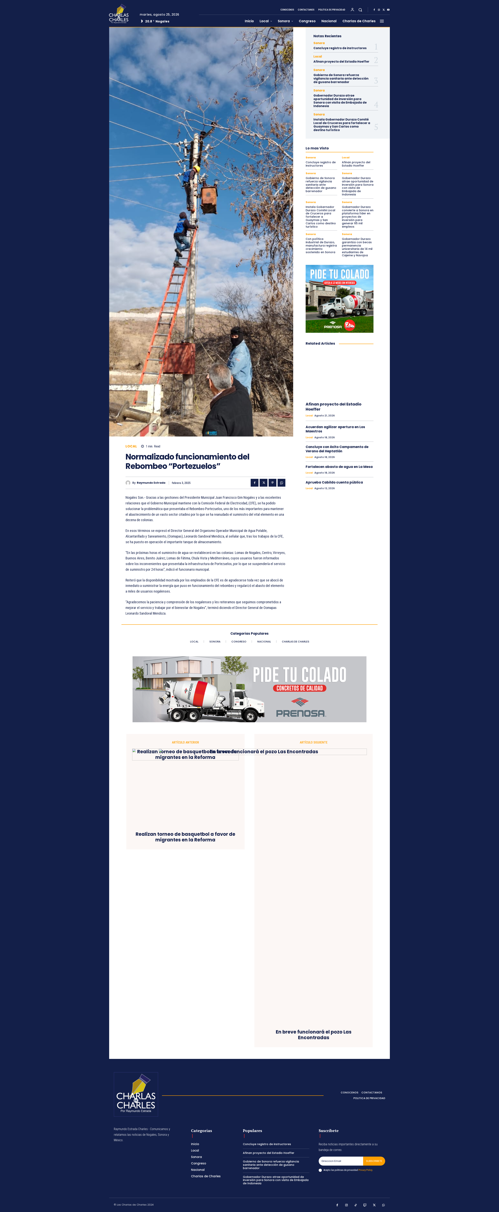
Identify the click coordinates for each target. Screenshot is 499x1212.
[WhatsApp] (281, 483)
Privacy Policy (365, 1170)
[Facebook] (374, 10)
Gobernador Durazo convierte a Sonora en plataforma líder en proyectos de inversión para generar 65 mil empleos (357, 217)
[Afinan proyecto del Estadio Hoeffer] (339, 374)
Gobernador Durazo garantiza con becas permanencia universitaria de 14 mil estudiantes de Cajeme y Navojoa (357, 247)
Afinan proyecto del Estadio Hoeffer (341, 61)
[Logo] (121, 13)
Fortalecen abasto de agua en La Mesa (339, 466)
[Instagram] (379, 10)
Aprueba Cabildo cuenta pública (334, 482)
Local (131, 446)
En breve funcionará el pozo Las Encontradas (313, 1035)
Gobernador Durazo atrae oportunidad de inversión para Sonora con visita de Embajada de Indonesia (340, 100)
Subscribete (374, 1161)
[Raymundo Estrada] (129, 482)
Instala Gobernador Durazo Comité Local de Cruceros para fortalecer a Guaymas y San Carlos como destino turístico (341, 124)
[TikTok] (355, 1205)
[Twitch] (365, 1205)
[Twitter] (383, 10)
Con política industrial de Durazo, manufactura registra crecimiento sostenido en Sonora (321, 245)
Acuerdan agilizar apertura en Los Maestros (335, 429)
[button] (360, 9)
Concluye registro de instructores (340, 48)
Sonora (319, 43)
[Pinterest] (272, 483)
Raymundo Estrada (151, 482)
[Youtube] (388, 10)
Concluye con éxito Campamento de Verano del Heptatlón (337, 449)
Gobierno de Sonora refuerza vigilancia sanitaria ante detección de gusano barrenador (340, 78)
